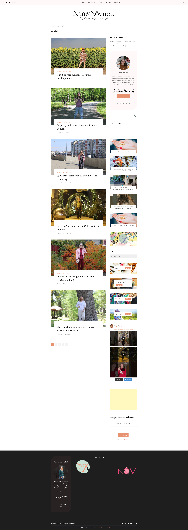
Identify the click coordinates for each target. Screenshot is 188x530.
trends (75, 323)
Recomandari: (117, 2)
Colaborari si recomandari (69, 523)
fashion (65, 71)
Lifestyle (100, 2)
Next (66, 344)
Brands (108, 2)
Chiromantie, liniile (123, 152)
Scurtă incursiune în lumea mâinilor (123, 225)
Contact (59, 523)
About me (53, 523)
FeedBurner (127, 440)
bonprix (59, 71)
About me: (90, 2)
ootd (70, 71)
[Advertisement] (123, 399)
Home (83, 2)
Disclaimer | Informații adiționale (105, 527)
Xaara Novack (86, 527)
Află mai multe (123, 96)
